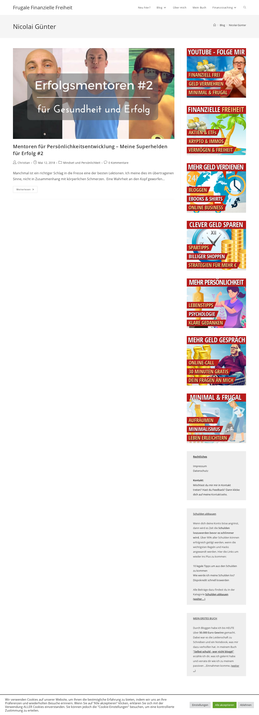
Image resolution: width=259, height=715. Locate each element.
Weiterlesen (26, 190)
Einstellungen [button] (200, 705)
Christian (24, 163)
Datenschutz (200, 471)
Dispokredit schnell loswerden (211, 580)
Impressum (200, 466)
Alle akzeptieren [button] (224, 705)
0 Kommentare (118, 163)
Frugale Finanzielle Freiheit (42, 7)
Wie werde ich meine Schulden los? (214, 575)
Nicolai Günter (237, 25)
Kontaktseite (219, 494)
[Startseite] (214, 25)
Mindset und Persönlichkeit (81, 163)
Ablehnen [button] (246, 705)
